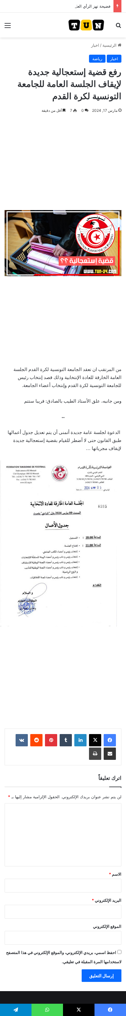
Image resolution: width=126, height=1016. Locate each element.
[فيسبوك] (110, 740)
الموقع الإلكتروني (107, 926)
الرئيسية (110, 45)
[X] (95, 740)
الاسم (115, 874)
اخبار (95, 45)
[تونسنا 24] (86, 25)
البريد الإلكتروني (106, 900)
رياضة (97, 58)
